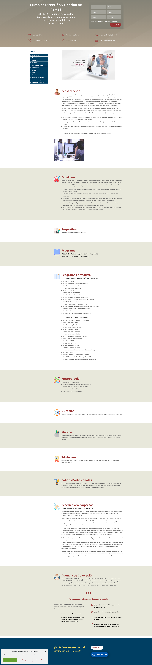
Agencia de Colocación (37, 82)
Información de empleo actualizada (71, 614)
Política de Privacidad (110, 21)
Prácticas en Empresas (37, 80)
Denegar (24, 660)
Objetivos (34, 57)
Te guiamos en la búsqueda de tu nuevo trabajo (88, 599)
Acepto (10, 660)
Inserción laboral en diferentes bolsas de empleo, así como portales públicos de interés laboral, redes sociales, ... (72, 619)
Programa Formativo (37, 65)
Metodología (35, 67)
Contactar (96, 648)
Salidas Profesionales (37, 77)
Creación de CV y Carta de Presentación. (106, 612)
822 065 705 (102, 654)
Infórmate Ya (115, 25)
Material (33, 72)
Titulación (34, 75)
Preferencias (39, 660)
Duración (34, 70)
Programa (34, 62)
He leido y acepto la (105, 21)
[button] (45, 651)
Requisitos (34, 60)
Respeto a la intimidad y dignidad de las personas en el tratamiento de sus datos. (106, 625)
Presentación (35, 55)
